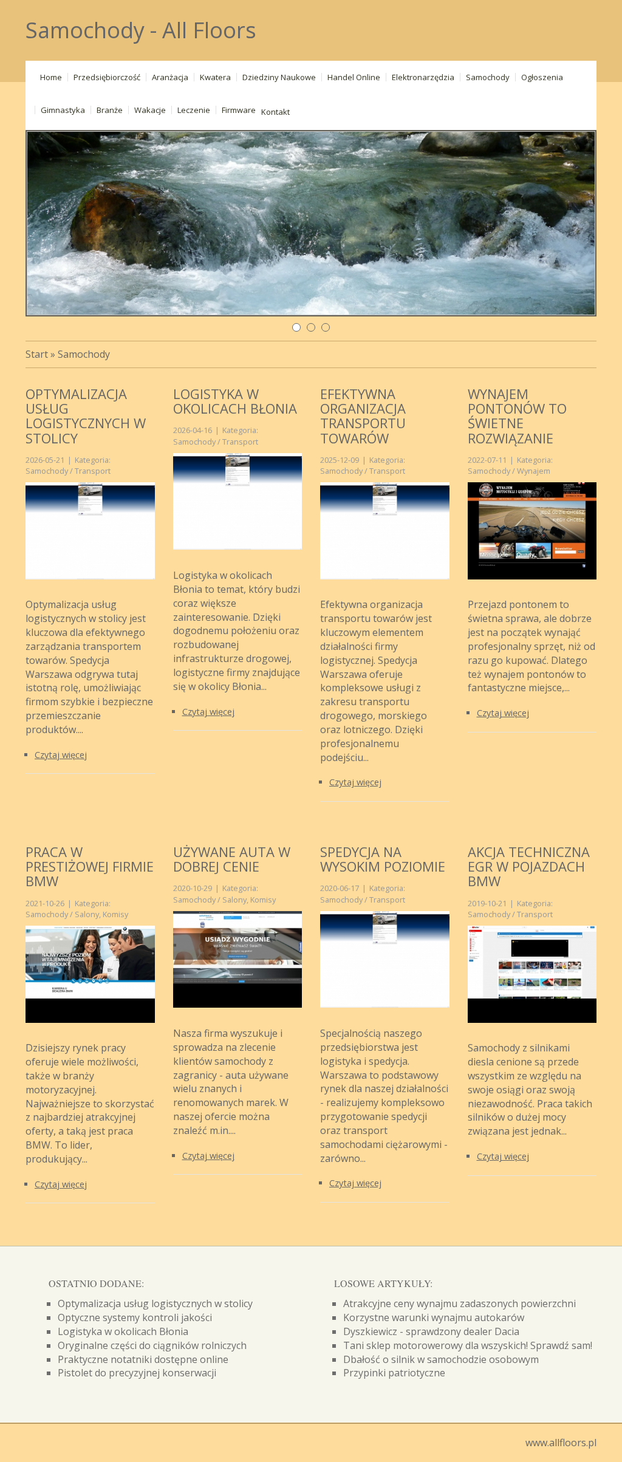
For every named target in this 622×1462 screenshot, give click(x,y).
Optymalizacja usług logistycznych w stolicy (86, 415)
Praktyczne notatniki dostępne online (143, 1359)
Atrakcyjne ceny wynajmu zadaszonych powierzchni (459, 1303)
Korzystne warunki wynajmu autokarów (433, 1317)
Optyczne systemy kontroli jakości (135, 1317)
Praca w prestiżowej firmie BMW (90, 866)
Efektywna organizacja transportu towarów (363, 415)
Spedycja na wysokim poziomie (382, 858)
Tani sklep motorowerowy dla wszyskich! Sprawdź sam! (467, 1345)
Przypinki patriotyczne (394, 1372)
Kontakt (275, 111)
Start (37, 354)
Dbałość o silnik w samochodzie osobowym (441, 1359)
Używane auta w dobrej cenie (231, 858)
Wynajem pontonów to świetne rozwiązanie (517, 415)
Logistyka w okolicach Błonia (235, 400)
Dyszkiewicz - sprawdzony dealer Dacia (431, 1331)
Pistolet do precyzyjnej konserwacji (137, 1372)
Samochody (84, 354)
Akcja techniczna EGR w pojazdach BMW (529, 866)
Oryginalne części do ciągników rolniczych (152, 1345)
